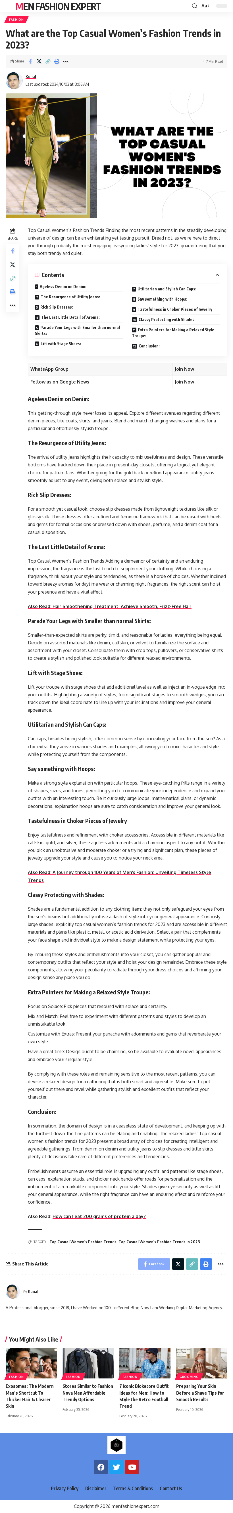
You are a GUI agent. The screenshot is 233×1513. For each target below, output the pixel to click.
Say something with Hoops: (162, 299)
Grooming (189, 1376)
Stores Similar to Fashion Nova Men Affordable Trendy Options (88, 1392)
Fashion (16, 19)
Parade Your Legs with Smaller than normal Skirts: (77, 330)
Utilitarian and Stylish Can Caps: (167, 288)
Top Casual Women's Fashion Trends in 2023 (159, 1241)
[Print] (57, 61)
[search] (195, 6)
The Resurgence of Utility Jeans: (70, 296)
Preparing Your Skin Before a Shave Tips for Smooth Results (200, 1392)
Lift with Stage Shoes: (61, 343)
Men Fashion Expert (58, 6)
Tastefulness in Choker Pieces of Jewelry (175, 309)
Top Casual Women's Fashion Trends (82, 1241)
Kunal (31, 76)
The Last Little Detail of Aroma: (70, 317)
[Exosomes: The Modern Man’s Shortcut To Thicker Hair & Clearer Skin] (31, 1363)
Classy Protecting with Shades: (167, 319)
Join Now (184, 369)
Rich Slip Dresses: (56, 307)
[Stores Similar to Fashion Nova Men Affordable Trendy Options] (88, 1363)
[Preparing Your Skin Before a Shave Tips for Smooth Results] (201, 1363)
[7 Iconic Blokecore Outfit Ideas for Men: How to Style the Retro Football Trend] (144, 1363)
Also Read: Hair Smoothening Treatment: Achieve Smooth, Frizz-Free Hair (110, 606)
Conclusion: (149, 345)
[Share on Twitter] (39, 61)
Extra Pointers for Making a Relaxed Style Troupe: (173, 332)
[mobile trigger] (10, 6)
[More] (65, 61)
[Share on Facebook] (30, 61)
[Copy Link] (48, 61)
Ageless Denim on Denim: (63, 286)
